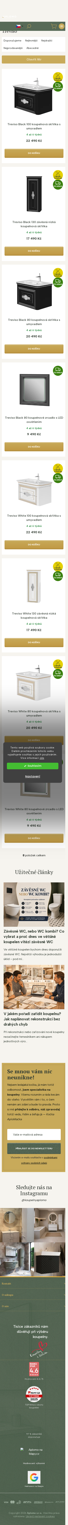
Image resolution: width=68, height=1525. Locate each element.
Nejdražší (46, 40)
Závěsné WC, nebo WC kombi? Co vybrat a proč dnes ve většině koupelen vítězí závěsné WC (34, 936)
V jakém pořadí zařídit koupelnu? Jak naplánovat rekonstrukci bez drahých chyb (32, 1019)
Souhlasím (34, 766)
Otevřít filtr (34, 59)
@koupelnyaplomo (34, 1200)
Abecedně (32, 48)
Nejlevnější (31, 40)
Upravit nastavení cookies (40, 1516)
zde (42, 757)
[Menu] (61, 26)
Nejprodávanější (13, 48)
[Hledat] (28, 26)
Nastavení (32, 776)
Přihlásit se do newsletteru (34, 1148)
